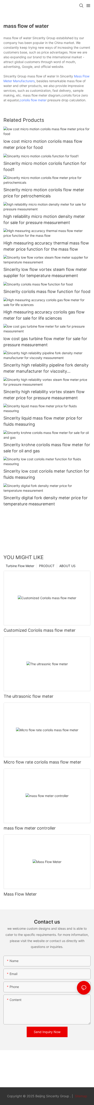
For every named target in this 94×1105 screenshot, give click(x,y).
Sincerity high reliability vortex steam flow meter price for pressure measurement (44, 394)
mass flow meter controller (30, 828)
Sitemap (80, 1096)
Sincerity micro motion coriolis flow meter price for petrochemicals (43, 192)
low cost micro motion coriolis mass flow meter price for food (42, 144)
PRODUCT (47, 566)
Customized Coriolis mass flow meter (40, 630)
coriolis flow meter (33, 100)
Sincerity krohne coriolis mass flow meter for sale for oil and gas (46, 447)
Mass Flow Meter (20, 894)
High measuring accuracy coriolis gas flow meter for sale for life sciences (44, 315)
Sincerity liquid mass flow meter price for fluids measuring (42, 421)
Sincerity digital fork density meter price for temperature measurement (45, 500)
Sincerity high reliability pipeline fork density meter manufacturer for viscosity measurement (46, 368)
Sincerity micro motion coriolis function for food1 (44, 166)
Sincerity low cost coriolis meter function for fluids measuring (46, 474)
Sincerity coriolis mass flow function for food (46, 291)
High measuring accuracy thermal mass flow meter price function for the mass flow (46, 246)
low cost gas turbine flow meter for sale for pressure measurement (45, 341)
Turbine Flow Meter (20, 566)
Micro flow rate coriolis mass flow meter (42, 762)
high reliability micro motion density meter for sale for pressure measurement (44, 219)
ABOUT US (67, 566)
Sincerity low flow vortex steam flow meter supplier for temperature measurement (45, 272)
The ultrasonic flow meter (28, 696)
